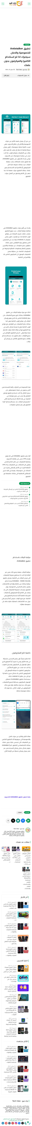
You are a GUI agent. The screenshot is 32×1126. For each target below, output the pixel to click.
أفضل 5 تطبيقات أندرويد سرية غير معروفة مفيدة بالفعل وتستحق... (10, 940)
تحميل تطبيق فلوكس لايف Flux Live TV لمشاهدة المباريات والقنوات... (10, 928)
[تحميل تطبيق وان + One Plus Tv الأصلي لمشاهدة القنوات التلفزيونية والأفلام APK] (23, 1059)
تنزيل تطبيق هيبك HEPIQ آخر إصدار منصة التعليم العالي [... (6, 858)
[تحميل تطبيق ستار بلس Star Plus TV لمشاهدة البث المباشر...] (23, 905)
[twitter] (22, 1123)
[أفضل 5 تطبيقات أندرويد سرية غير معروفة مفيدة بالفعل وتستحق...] (23, 938)
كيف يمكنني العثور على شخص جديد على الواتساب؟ (10, 979)
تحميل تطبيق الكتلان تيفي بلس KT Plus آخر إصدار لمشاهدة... (16, 858)
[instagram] (16, 1123)
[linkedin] (3, 1123)
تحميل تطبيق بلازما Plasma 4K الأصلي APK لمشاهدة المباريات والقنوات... (10, 952)
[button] (23, 821)
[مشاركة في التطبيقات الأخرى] (8, 821)
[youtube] (6, 1123)
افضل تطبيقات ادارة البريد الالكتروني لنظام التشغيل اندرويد (10, 989)
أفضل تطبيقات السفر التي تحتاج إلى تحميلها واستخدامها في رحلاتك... (26, 859)
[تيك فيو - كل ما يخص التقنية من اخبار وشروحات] (16, 4)
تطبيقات (27, 44)
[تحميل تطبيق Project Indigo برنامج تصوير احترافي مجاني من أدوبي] (23, 968)
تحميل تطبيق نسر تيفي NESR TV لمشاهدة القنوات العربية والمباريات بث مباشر (10, 1090)
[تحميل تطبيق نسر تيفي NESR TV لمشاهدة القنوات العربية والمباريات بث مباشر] (23, 1088)
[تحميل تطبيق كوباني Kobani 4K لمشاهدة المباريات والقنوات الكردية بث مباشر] (23, 1049)
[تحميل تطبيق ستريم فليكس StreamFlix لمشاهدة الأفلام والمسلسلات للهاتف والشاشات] (26, 869)
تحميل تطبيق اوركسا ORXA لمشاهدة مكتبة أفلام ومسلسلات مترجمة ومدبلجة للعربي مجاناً (10, 1080)
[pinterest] (12, 1123)
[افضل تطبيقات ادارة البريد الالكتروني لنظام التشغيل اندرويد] (23, 987)
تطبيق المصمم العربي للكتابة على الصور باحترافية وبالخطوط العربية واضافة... (10, 1000)
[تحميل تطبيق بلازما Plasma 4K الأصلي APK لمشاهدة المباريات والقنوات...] (23, 950)
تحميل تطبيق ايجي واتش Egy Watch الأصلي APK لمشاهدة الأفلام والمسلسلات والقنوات (10, 1070)
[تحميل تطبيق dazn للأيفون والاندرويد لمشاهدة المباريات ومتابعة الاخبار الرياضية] (23, 1030)
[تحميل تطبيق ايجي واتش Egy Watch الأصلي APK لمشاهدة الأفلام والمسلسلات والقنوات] (23, 1068)
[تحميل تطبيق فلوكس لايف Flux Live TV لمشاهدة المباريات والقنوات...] (23, 926)
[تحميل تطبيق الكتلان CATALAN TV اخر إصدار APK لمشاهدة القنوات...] (23, 1009)
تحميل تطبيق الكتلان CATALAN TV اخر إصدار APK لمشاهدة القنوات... (10, 1011)
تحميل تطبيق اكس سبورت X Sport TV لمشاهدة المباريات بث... (11, 917)
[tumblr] (9, 1123)
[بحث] (3, 4)
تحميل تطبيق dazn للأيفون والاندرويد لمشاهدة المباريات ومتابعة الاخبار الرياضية (10, 1033)
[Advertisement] (16, 26)
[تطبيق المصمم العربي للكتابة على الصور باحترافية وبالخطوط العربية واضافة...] (23, 997)
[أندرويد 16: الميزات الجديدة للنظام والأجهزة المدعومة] (23, 1021)
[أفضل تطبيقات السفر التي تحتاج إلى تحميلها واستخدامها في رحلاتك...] (26, 848)
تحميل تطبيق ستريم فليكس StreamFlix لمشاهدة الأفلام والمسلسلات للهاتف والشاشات (26, 881)
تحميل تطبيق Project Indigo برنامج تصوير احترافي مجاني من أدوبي (9, 969)
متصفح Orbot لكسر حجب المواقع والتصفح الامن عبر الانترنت (16, 504)
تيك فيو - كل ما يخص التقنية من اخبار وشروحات (13, 1119)
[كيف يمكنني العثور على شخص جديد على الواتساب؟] (23, 978)
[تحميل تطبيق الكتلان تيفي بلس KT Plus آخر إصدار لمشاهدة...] (16, 848)
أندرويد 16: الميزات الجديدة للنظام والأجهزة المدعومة (11, 1022)
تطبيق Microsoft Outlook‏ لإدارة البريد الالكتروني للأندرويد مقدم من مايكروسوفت (15, 497)
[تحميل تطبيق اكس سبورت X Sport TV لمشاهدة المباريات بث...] (23, 914)
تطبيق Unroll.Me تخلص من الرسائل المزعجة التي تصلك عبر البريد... (16, 490)
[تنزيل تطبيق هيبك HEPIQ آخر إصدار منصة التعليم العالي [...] (6, 848)
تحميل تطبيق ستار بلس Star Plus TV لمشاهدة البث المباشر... (9, 906)
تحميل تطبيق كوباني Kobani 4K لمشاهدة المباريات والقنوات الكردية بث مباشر (10, 1051)
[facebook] (19, 1123)
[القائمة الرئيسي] (29, 4)
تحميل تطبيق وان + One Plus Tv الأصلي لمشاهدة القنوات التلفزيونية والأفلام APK (10, 1060)
